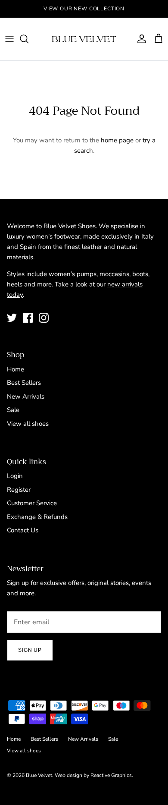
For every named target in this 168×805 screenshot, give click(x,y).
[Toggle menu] (9, 38)
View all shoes (28, 423)
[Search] (28, 38)
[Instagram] (44, 318)
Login (15, 476)
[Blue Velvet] (84, 39)
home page (117, 140)
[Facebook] (28, 318)
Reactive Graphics (111, 775)
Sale (13, 410)
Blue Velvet (39, 775)
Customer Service (32, 503)
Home (15, 369)
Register (19, 489)
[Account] (139, 38)
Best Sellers (24, 382)
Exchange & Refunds (37, 517)
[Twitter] (12, 318)
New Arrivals (25, 396)
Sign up (30, 650)
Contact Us (22, 530)
